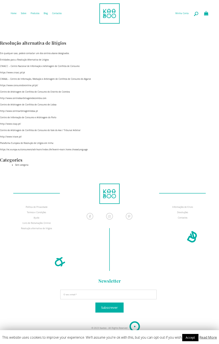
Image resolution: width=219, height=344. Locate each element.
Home (13, 13)
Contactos (57, 13)
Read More (208, 337)
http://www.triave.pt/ (11, 136)
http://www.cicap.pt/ (10, 123)
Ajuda (36, 217)
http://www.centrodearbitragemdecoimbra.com (23, 98)
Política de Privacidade (36, 206)
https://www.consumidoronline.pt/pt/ (19, 85)
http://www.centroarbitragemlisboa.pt (19, 110)
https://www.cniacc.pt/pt (12, 72)
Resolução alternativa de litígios (36, 228)
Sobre (23, 13)
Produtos (35, 13)
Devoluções (182, 212)
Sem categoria (21, 164)
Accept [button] (190, 337)
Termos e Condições (36, 212)
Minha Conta (182, 13)
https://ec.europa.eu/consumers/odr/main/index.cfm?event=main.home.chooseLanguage (44, 149)
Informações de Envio (182, 206)
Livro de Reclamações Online (36, 222)
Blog (46, 13)
